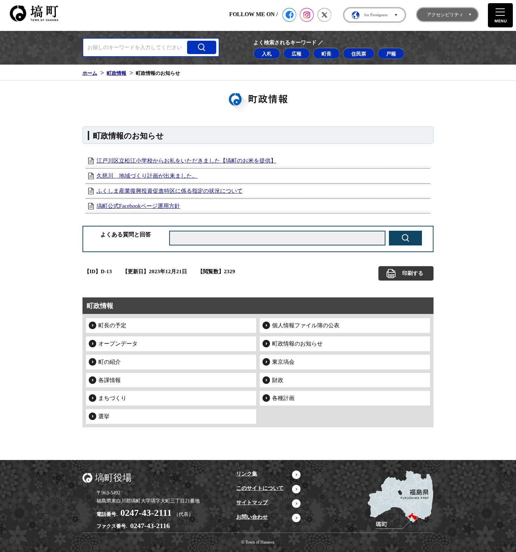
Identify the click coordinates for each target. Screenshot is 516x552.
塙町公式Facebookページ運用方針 (138, 206)
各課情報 (109, 380)
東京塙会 (283, 362)
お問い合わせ (252, 517)
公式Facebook (289, 15)
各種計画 (283, 398)
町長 (326, 54)
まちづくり (112, 398)
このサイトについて (260, 488)
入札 (267, 54)
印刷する (412, 273)
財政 (277, 380)
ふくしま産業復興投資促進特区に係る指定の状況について (170, 191)
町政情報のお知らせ (297, 344)
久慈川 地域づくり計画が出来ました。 (147, 176)
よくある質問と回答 (125, 234)
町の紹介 (109, 362)
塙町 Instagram (307, 15)
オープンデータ (118, 344)
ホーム (89, 73)
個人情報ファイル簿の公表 (305, 325)
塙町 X (324, 15)
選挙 (104, 416)
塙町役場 (113, 478)
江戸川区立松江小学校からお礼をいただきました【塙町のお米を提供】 (186, 161)
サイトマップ (252, 502)
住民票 (358, 54)
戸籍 (391, 54)
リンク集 (246, 474)
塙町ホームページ (34, 13)
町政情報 (116, 73)
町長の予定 (112, 325)
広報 (297, 54)
